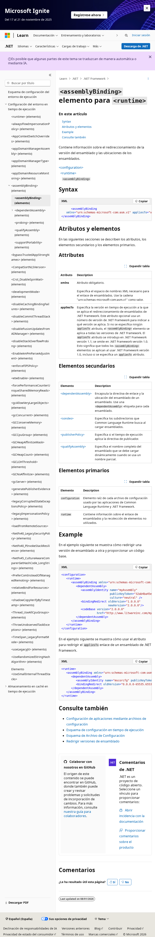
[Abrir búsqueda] (126, 35)
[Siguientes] (117, 35)
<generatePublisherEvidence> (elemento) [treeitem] (30, 491)
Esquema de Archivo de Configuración (95, 735)
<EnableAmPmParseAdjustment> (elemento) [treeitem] (30, 356)
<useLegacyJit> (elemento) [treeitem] (28, 649)
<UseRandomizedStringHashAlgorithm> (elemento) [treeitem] (30, 659)
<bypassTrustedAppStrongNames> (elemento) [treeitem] (30, 257)
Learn (63, 78)
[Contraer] (50, 75)
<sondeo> (67, 418)
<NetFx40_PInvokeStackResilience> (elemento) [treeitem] (30, 548)
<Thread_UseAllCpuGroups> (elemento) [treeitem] (30, 614)
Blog (97, 928)
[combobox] (27, 83)
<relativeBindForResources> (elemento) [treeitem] (30, 590)
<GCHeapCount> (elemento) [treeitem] (30, 454)
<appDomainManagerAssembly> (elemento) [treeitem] (30, 151)
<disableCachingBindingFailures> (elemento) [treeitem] (30, 306)
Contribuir (115, 928)
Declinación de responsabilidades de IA (30, 928)
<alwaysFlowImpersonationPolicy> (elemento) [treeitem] (30, 126)
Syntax (66, 121)
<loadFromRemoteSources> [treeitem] (29, 526)
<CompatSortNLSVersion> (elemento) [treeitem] (28, 269)
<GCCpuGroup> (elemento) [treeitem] (29, 435)
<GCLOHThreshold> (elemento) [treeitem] (24, 464)
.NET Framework (94, 78)
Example (67, 132)
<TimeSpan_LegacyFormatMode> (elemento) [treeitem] (30, 639)
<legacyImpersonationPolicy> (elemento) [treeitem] (30, 516)
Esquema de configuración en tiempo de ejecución (105, 730)
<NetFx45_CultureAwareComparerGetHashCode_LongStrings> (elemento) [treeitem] (30, 563)
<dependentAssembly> (76, 393)
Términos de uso (72, 934)
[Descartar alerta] (147, 8)
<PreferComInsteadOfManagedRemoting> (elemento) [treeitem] (30, 577)
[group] (105, 212)
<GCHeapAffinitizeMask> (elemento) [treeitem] (27, 444)
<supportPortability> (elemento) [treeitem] (28, 244)
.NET (75, 78)
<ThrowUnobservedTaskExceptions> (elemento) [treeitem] (30, 627)
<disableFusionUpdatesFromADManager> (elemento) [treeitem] (30, 331)
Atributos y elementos (77, 127)
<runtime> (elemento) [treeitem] (26, 117)
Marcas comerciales (102, 934)
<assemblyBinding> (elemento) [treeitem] (28, 200)
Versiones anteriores (76, 928)
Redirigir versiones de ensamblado (92, 741)
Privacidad (134, 928)
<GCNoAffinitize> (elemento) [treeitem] (30, 474)
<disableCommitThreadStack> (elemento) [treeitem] (30, 318)
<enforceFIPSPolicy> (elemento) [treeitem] (24, 368)
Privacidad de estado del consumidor (28, 934)
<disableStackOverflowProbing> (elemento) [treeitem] (30, 343)
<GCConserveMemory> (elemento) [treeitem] (26, 424)
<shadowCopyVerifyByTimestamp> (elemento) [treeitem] (30, 602)
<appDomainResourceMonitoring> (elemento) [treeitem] (30, 175)
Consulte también (74, 137)
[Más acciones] (148, 78)
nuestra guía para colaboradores (77, 813)
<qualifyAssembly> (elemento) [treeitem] (27, 232)
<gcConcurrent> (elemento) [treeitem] (29, 415)
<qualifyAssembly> (73, 446)
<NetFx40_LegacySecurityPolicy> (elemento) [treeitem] (30, 535)
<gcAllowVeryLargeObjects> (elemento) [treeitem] (30, 405)
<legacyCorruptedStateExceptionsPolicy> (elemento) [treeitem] (30, 503)
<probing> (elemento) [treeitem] (29, 222)
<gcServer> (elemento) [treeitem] (26, 482)
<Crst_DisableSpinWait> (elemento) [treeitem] (27, 281)
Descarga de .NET (136, 46)
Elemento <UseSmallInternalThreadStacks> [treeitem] (30, 674)
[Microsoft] (7, 35)
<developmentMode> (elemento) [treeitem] (25, 294)
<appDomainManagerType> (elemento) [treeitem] (30, 163)
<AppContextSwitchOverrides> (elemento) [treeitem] (30, 138)
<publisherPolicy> (73, 434)
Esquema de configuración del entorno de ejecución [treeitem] (28, 94)
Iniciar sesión (141, 35)
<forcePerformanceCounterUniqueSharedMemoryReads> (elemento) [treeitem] (30, 390)
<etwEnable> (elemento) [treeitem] (27, 378)
